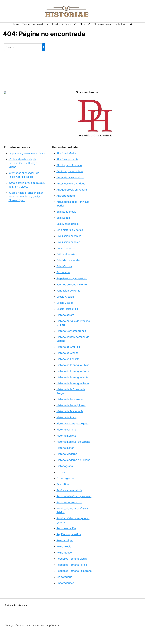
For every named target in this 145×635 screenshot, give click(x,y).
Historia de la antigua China (72, 365)
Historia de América (68, 346)
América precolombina (69, 171)
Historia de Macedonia (69, 411)
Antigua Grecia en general (71, 189)
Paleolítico (62, 484)
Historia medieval (66, 435)
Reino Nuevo (64, 552)
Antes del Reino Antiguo (70, 183)
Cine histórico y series (69, 229)
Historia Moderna (66, 453)
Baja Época (63, 217)
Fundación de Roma (68, 290)
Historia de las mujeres (69, 399)
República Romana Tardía (71, 564)
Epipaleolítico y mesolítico (71, 278)
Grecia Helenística (67, 308)
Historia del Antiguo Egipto (72, 423)
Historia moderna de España (73, 459)
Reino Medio (63, 546)
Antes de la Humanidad (70, 177)
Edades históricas (61, 24)
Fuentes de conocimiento (71, 284)
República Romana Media (71, 558)
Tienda (26, 24)
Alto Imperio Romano (69, 165)
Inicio (16, 24)
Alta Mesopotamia (67, 159)
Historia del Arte (66, 429)
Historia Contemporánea (71, 330)
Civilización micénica (68, 235)
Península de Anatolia (69, 490)
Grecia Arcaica (65, 296)
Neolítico (61, 472)
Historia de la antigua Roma (72, 383)
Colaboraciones (65, 248)
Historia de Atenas (67, 352)
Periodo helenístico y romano (73, 496)
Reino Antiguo (64, 540)
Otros (82, 24)
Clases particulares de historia (109, 24)
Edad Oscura (64, 266)
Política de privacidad (16, 605)
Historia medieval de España (73, 441)
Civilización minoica (68, 242)
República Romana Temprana (74, 570)
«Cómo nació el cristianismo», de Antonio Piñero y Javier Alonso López (26, 196)
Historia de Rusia (66, 417)
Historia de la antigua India (72, 377)
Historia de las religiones (71, 405)
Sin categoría (64, 576)
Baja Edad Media (66, 211)
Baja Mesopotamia (67, 223)
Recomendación (66, 528)
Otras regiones (65, 478)
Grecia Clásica (64, 302)
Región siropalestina (68, 534)
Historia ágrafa (65, 314)
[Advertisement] (76, 63)
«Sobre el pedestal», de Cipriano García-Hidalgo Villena (22, 163)
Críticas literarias (66, 254)
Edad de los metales (68, 260)
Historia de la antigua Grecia (73, 371)
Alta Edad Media (66, 153)
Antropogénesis (65, 195)
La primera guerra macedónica (26, 153)
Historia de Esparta (67, 358)
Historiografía (64, 466)
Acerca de (38, 24)
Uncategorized (65, 582)
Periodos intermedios (69, 502)
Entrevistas (63, 272)
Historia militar (65, 447)
